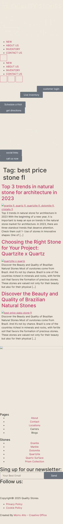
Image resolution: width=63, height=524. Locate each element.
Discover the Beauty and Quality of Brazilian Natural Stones (30, 299)
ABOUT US (12, 45)
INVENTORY (13, 49)
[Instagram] (20, 488)
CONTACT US (14, 52)
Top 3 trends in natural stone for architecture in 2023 (29, 192)
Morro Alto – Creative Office (30, 515)
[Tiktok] (46, 488)
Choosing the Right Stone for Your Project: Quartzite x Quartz (31, 248)
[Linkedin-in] (29, 488)
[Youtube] (37, 488)
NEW (9, 41)
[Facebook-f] (4, 488)
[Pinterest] (12, 488)
